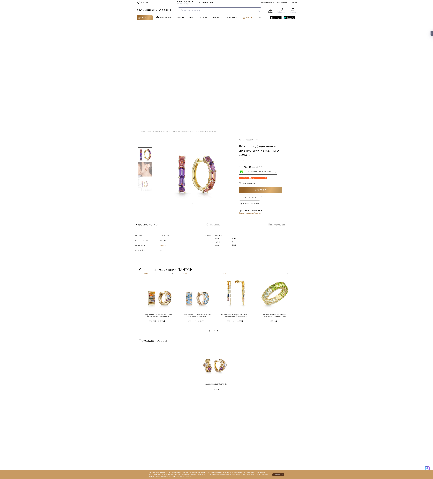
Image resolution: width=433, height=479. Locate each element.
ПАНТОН (163, 245)
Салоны (294, 2)
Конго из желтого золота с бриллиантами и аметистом (216, 384)
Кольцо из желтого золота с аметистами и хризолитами (275, 315)
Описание (213, 224)
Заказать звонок (208, 2)
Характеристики (147, 224)
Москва (144, 2)
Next (222, 175)
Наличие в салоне (249, 183)
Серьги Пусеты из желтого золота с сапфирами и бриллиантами (236, 315)
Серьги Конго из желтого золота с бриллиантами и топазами (197, 315)
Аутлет (248, 18)
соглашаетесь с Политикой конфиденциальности (214, 474)
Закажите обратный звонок (250, 213)
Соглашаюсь (278, 474)
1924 (191, 18)
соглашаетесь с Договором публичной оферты (176, 476)
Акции (216, 18)
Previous (166, 175)
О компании (282, 2)
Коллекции (165, 18)
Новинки (203, 18)
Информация (277, 224)
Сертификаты (231, 18)
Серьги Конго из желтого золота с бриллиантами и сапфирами (158, 315)
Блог (260, 18)
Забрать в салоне (249, 198)
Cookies (173, 472)
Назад (142, 131)
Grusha (180, 18)
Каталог (146, 17)
